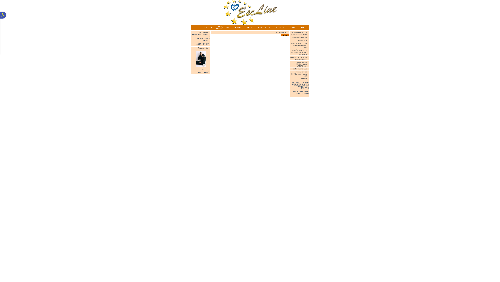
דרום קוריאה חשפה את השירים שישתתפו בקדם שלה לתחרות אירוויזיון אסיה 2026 (300, 83)
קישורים (238, 27)
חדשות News (302, 40)
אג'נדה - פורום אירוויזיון (200, 35)
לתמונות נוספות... (203, 72)
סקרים (260, 27)
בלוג (270, 27)
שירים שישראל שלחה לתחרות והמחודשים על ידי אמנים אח (299, 52)
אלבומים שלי (203, 48)
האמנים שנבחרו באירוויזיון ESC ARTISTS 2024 (301, 64)
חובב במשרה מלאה (300, 69)
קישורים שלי (203, 32)
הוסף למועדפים (218, 28)
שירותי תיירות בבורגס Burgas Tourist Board (299, 34)
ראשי (303, 27)
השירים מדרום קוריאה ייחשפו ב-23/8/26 (301, 91)
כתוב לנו (206, 27)
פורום (281, 27)
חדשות (292, 27)
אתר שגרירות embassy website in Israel (298, 58)
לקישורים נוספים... (202, 44)
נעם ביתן (286, 35)
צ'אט (227, 27)
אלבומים (249, 27)
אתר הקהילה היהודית (299, 37)
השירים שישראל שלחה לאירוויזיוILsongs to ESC (299, 45)
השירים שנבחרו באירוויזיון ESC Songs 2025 (299, 74)
